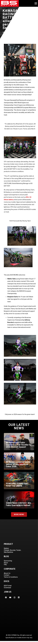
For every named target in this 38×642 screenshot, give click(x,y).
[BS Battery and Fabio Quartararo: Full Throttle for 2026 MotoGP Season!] (19, 441)
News (6, 563)
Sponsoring (8, 561)
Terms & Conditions (11, 577)
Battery (6, 548)
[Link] (9, 3)
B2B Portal (7, 586)
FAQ (5, 565)
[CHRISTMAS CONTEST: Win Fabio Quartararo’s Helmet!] (19, 500)
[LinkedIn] (19, 597)
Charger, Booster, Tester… (13, 550)
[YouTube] (10, 597)
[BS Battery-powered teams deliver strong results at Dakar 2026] (19, 461)
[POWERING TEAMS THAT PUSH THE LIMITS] (19, 480)
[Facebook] (6, 597)
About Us (7, 573)
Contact (6, 575)
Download (7, 588)
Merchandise (8, 552)
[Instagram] (14, 597)
